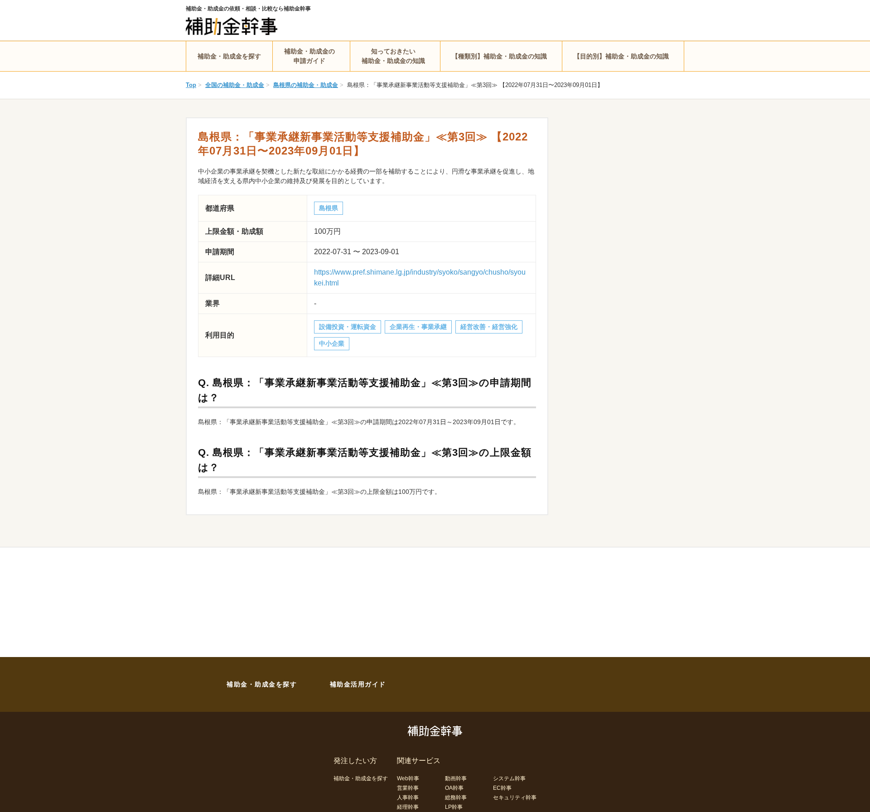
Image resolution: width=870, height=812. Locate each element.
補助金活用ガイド (358, 684)
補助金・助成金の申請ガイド (309, 56)
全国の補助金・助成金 (234, 85)
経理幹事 (408, 807)
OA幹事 (454, 788)
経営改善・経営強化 (488, 326)
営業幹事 (408, 788)
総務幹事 (456, 797)
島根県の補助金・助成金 (305, 85)
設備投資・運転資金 (347, 326)
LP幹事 (454, 807)
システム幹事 (509, 778)
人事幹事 (408, 797)
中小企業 (331, 343)
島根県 (328, 208)
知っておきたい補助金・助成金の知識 (393, 56)
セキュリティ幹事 (514, 797)
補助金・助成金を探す (229, 56)
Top (191, 85)
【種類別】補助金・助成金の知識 (499, 56)
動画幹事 (456, 778)
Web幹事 (408, 778)
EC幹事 (502, 788)
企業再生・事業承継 (418, 326)
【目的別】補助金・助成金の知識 (621, 56)
